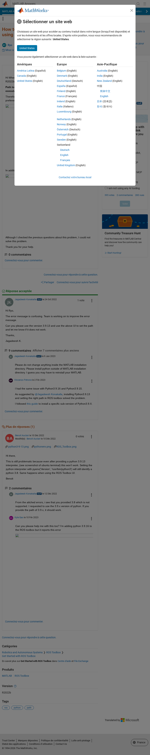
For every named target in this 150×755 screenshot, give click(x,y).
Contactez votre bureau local (75, 177)
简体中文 (105, 91)
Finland (61, 91)
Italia (60, 106)
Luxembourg (64, 111)
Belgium (61, 70)
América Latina (25, 70)
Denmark (62, 75)
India (100, 75)
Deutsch (65, 149)
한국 (99, 106)
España (61, 86)
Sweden (61, 139)
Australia (102, 70)
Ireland (61, 101)
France (61, 96)
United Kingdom (66, 165)
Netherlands (64, 119)
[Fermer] (131, 10)
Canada (21, 75)
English (64, 155)
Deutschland (64, 80)
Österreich (63, 129)
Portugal (62, 134)
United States (24, 80)
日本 (99, 101)
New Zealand (104, 80)
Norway (61, 124)
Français (65, 160)
